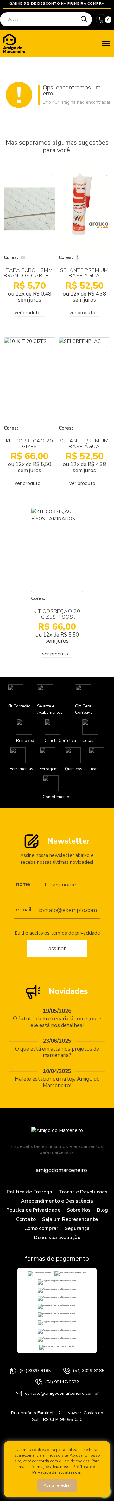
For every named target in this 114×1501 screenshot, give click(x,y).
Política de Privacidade (33, 1210)
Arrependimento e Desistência (57, 1201)
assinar (57, 948)
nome (23, 884)
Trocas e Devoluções (83, 1191)
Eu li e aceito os (57, 933)
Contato (26, 1219)
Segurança (77, 1228)
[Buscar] (84, 19)
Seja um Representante (70, 1219)
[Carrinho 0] (101, 19)
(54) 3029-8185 (35, 1371)
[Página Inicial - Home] (14, 43)
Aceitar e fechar (57, 1485)
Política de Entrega (29, 1191)
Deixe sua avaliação (57, 1237)
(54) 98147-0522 (62, 1382)
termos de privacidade (75, 933)
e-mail (24, 910)
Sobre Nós (79, 1210)
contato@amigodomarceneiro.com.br (62, 1393)
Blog (102, 1210)
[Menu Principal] (106, 43)
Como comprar (41, 1228)
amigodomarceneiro (61, 1170)
